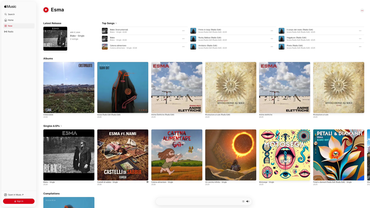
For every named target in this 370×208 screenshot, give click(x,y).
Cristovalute (48, 63)
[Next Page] (367, 38)
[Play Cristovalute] (47, 109)
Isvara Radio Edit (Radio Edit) (110, 63)
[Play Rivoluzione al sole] (317, 109)
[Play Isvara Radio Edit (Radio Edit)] (101, 109)
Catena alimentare (118, 45)
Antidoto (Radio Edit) (207, 45)
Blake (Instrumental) (119, 29)
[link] (109, 23)
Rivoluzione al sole (321, 63)
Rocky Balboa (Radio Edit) (209, 37)
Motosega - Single (267, 130)
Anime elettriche (266, 63)
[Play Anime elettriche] (263, 109)
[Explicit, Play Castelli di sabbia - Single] (101, 177)
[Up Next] (243, 201)
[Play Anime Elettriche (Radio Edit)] (155, 109)
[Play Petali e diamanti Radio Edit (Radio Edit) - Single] (317, 177)
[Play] (46, 9)
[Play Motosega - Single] (263, 177)
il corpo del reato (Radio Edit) (300, 29)
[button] (18, 14)
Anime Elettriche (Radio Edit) (164, 63)
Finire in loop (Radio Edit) (209, 29)
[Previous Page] (99, 38)
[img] (10, 6)
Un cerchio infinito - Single (217, 130)
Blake (112, 37)
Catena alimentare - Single (163, 130)
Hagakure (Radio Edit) (296, 37)
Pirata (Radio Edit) (295, 45)
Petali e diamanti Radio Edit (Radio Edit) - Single (334, 130)
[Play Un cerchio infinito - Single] (209, 177)
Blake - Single (77, 35)
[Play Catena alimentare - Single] (155, 177)
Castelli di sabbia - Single (108, 130)
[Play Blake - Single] (47, 47)
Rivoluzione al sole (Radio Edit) (219, 63)
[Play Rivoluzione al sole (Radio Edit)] (209, 109)
